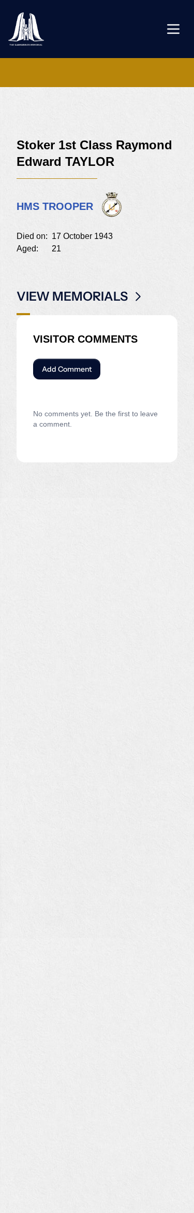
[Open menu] (173, 29)
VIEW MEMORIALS (72, 296)
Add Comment (67, 369)
